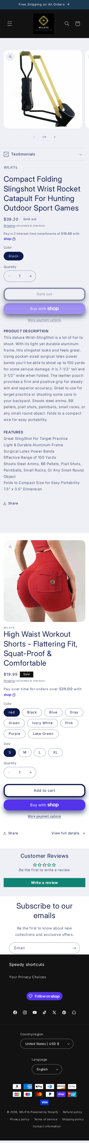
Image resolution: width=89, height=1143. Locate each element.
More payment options (44, 816)
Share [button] (13, 503)
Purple (15, 734)
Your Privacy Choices (27, 977)
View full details (66, 833)
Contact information (47, 1126)
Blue (53, 712)
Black (16, 257)
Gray (74, 712)
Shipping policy (73, 1119)
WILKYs (24, 1112)
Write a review (44, 882)
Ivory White (42, 723)
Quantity (10, 267)
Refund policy (72, 1112)
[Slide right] (55, 137)
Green (14, 723)
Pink (69, 723)
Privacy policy (19, 1119)
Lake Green (43, 734)
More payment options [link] (44, 320)
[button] (9, 23)
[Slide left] (34, 137)
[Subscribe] (74, 948)
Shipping (9, 225)
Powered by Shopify (44, 1112)
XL (55, 752)
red (12, 712)
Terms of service (46, 1119)
